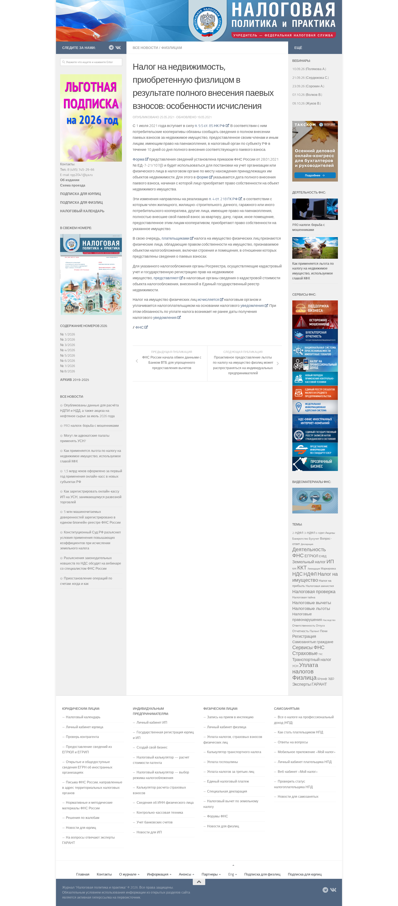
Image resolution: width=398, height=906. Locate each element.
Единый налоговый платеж (228, 781)
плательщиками (175, 238)
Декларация (307, 544)
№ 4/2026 (67, 350)
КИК (294, 568)
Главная (82, 874)
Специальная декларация (227, 791)
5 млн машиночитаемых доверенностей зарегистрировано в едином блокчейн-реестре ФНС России (90, 517)
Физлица (304, 677)
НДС (297, 574)
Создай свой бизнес (152, 747)
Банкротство (300, 539)
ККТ (302, 567)
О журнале (127, 874)
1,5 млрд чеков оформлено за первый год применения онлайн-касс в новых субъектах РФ (91, 476)
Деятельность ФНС (309, 552)
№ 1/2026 (67, 334)
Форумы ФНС (217, 816)
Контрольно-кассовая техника (160, 812)
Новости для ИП (149, 832)
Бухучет (314, 539)
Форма (138, 159)
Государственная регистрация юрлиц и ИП (163, 735)
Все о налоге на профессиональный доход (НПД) (304, 720)
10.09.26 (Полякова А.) (309, 68)
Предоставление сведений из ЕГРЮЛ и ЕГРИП (87, 749)
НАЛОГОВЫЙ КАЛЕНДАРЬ (82, 211)
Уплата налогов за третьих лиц (230, 771)
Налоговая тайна (303, 597)
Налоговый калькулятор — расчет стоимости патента (161, 760)
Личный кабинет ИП (152, 722)
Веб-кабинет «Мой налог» (298, 771)
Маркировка (328, 568)
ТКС (320, 654)
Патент (314, 631)
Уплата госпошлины (222, 761)
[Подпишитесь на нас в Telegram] (111, 47)
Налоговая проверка (313, 591)
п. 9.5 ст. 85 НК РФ (210, 125)
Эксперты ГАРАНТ (309, 684)
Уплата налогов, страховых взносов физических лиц (232, 739)
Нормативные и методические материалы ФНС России (87, 805)
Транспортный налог (311, 659)
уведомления (252, 305)
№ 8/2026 (67, 371)
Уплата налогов (305, 668)
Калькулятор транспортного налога (234, 751)
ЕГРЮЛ (311, 556)
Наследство (329, 620)
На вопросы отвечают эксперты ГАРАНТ (88, 840)
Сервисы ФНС (308, 647)
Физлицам (171, 47)
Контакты (104, 874)
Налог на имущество (315, 576)
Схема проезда (72, 185)
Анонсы (185, 874)
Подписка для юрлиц (305, 874)
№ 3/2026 (67, 344)
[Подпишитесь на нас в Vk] (117, 47)
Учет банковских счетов (155, 822)
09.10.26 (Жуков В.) (306, 103)
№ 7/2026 (67, 365)
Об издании (69, 179)
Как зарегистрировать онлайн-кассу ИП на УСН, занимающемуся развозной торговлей (90, 497)
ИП (330, 561)
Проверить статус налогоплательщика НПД (293, 784)
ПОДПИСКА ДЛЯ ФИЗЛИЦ (81, 202)
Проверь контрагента (82, 736)
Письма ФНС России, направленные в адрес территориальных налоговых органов (92, 787)
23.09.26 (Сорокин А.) (308, 86)
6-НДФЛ (320, 533)
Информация (157, 874)
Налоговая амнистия (320, 586)
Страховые (305, 653)
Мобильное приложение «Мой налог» (306, 751)
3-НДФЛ (309, 532)
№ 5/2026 (67, 355)
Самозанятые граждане (312, 642)
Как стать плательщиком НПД (300, 732)
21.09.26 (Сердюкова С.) (310, 77)
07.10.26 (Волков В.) (307, 94)
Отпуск (320, 625)
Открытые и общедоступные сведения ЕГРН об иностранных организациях (87, 767)
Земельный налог (309, 562)
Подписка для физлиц (262, 874)
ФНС (139, 327)
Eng (231, 874)
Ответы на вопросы (293, 742)
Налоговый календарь (83, 717)
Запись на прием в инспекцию (230, 717)
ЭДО (331, 678)
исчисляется (208, 299)
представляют (166, 278)
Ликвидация (314, 568)
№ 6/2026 (67, 360)
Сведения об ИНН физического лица (165, 802)
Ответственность (303, 625)
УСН (295, 666)
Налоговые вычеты (311, 602)
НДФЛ (310, 574)
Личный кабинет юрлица (84, 726)
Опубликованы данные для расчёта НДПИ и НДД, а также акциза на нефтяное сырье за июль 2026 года (89, 410)
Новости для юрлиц (81, 827)
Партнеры (210, 874)
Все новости (145, 47)
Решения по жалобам (82, 817)
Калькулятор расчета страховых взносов (159, 790)
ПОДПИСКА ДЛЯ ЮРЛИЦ (80, 193)
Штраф (322, 678)
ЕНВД (322, 556)
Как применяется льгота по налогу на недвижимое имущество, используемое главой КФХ (90, 456)
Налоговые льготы (311, 608)
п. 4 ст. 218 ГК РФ (223, 199)
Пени (323, 630)
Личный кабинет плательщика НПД (305, 761)
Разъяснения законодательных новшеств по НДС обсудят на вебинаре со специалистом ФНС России (90, 563)
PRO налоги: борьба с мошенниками (91, 425)
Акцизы (330, 532)
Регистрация (304, 636)
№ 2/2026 (67, 339)
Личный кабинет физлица (226, 726)
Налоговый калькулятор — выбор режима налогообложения (161, 775)
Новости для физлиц (223, 826)
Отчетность (300, 630)
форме (202, 177)
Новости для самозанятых (298, 796)
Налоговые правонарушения (307, 616)
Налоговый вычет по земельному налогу (230, 804)
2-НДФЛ (297, 532)
